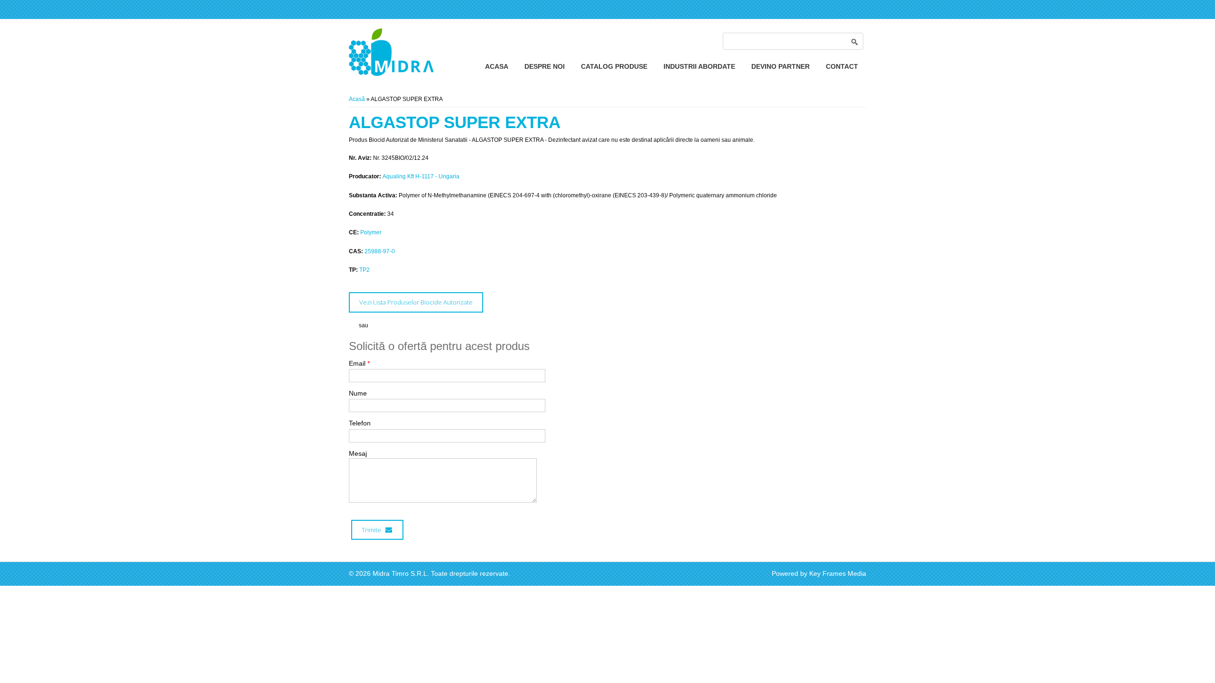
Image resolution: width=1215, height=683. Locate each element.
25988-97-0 (379, 251)
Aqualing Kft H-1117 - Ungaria (421, 176)
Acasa (496, 66)
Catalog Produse (614, 66)
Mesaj (358, 453)
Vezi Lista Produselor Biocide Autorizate (416, 302)
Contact (842, 66)
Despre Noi (544, 66)
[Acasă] (391, 74)
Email (359, 363)
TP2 (364, 270)
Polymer (371, 232)
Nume (358, 393)
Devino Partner (780, 66)
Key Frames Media (837, 573)
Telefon (360, 423)
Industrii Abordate (699, 66)
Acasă (357, 99)
